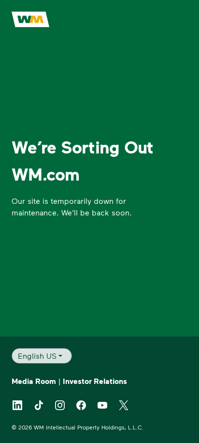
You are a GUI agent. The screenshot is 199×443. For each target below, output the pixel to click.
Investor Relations (95, 381)
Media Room (34, 381)
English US (37, 355)
